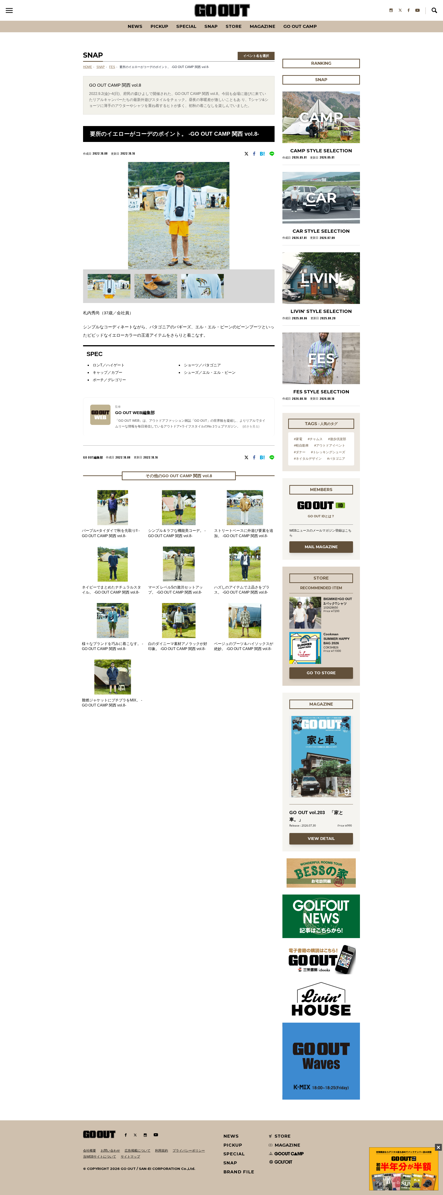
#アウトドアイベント (329, 445)
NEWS (231, 1136)
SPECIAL (186, 26)
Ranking (321, 21)
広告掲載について (137, 1150)
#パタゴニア (336, 458)
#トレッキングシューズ (328, 452)
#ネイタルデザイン (308, 458)
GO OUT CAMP (300, 26)
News (135, 26)
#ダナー (299, 452)
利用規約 (161, 1150)
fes (112, 67)
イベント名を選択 (256, 55)
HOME (87, 67)
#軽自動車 (301, 445)
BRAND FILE (238, 1171)
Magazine (262, 26)
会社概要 (89, 1150)
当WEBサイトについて (99, 1156)
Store (234, 26)
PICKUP (159, 26)
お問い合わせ (110, 1150)
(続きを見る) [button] (250, 426)
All (117, 21)
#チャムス (315, 439)
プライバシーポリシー (189, 1150)
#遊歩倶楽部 (337, 439)
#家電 (298, 439)
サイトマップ (130, 1156)
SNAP (211, 26)
